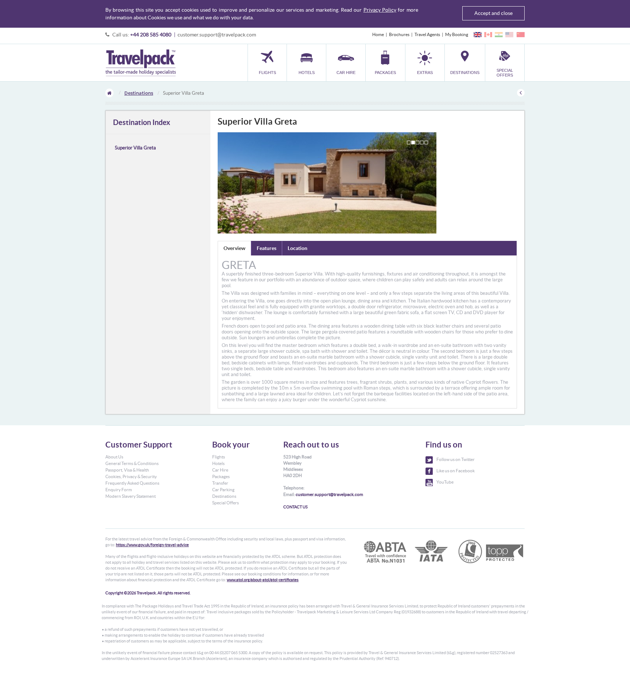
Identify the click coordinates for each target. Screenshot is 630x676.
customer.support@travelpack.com (217, 35)
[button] (424, 62)
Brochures (399, 34)
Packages (221, 476)
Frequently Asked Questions (132, 483)
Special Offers (225, 502)
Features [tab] (266, 248)
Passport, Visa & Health (127, 470)
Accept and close (493, 13)
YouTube (445, 482)
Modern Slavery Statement (130, 496)
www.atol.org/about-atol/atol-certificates (263, 580)
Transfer (220, 483)
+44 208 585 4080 (150, 35)
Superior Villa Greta (135, 148)
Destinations (138, 93)
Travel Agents (427, 34)
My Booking (456, 34)
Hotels (218, 463)
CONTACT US (295, 507)
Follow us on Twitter (455, 459)
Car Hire (220, 470)
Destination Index (141, 122)
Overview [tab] (234, 248)
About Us (114, 456)
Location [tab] (297, 248)
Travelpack (140, 62)
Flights (218, 456)
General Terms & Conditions (132, 463)
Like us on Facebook (455, 470)
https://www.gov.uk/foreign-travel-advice (152, 545)
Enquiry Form (118, 489)
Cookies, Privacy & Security (131, 476)
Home (378, 34)
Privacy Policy (379, 10)
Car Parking (223, 489)
